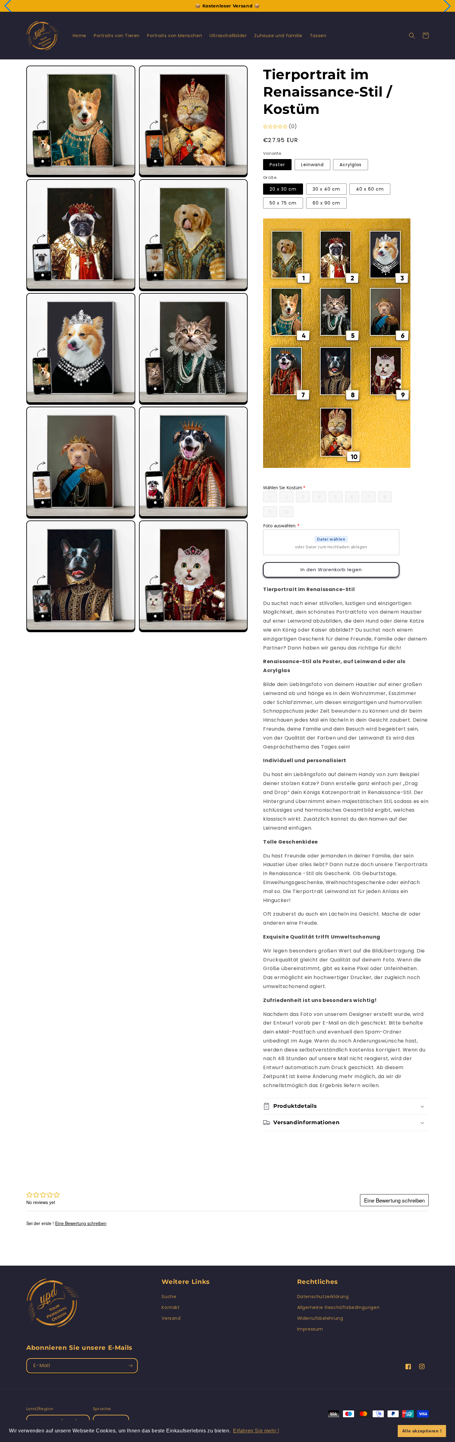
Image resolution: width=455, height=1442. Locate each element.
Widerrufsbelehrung (320, 1318)
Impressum (310, 1329)
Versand (171, 1318)
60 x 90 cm (326, 203)
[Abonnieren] (130, 1365)
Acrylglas (351, 165)
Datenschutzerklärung (323, 1296)
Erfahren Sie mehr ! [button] (256, 1430)
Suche (169, 1296)
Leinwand (312, 165)
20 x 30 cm (283, 189)
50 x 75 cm (283, 203)
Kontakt (171, 1307)
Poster (277, 165)
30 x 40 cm (326, 189)
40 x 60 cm (370, 189)
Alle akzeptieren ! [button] (422, 1430)
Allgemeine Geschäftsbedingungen (338, 1307)
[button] (412, 35)
